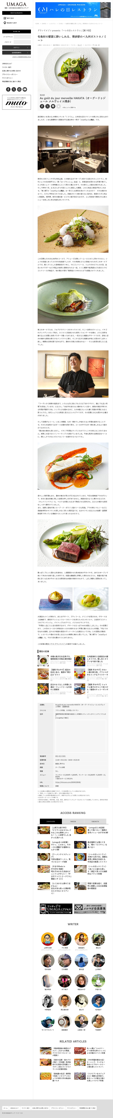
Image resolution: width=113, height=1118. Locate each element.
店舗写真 (66, 706)
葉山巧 (80, 45)
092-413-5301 (60, 756)
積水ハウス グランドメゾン (56, 644)
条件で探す (10, 18)
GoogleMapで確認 (61, 718)
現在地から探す (12, 23)
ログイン (16, 47)
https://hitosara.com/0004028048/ (68, 782)
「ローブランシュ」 (66, 182)
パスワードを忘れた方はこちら (21, 57)
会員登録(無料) (16, 52)
